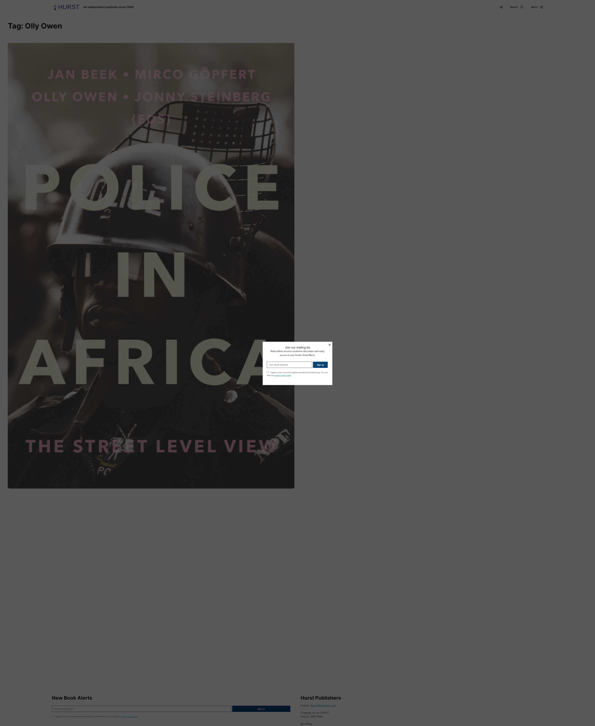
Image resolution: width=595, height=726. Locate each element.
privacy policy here (282, 375)
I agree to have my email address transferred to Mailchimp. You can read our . (297, 373)
